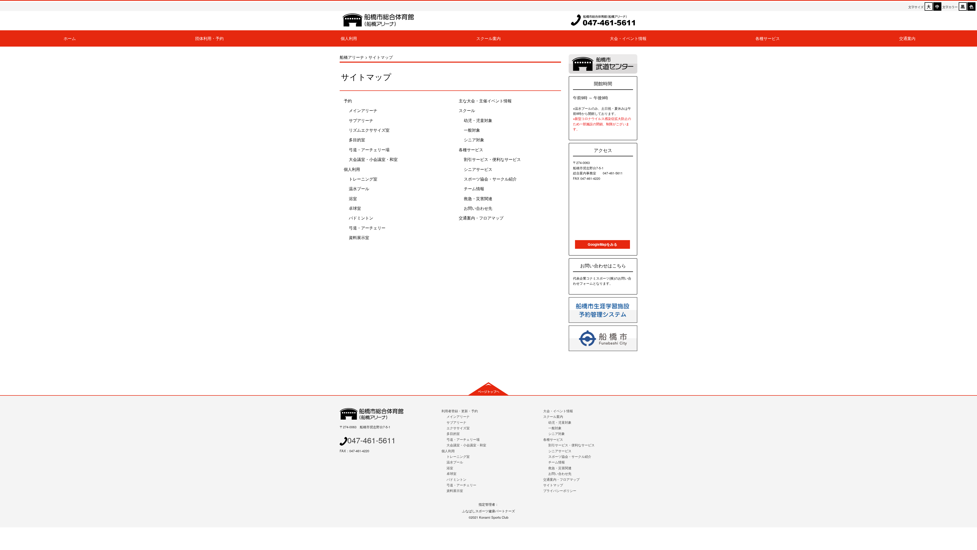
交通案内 (907, 38)
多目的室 (357, 140)
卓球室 (355, 208)
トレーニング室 (363, 179)
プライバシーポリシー (559, 490)
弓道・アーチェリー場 (369, 150)
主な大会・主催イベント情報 (485, 101)
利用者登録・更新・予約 (459, 410)
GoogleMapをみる (602, 244)
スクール (467, 110)
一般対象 (472, 130)
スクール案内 (488, 38)
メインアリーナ (363, 110)
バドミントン (361, 218)
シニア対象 (474, 140)
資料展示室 (359, 237)
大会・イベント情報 (628, 38)
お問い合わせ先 (478, 208)
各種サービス (767, 38)
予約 (348, 101)
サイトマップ (553, 485)
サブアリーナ (361, 120)
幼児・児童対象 (478, 120)
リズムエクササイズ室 (369, 130)
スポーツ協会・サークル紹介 (490, 179)
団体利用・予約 (209, 38)
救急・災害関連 (478, 198)
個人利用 (349, 38)
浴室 (353, 198)
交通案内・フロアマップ (481, 218)
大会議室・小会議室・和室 (373, 159)
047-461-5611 (371, 440)
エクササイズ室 (458, 427)
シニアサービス (478, 169)
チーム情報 (474, 188)
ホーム (70, 38)
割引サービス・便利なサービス (492, 159)
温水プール (359, 188)
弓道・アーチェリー (367, 228)
